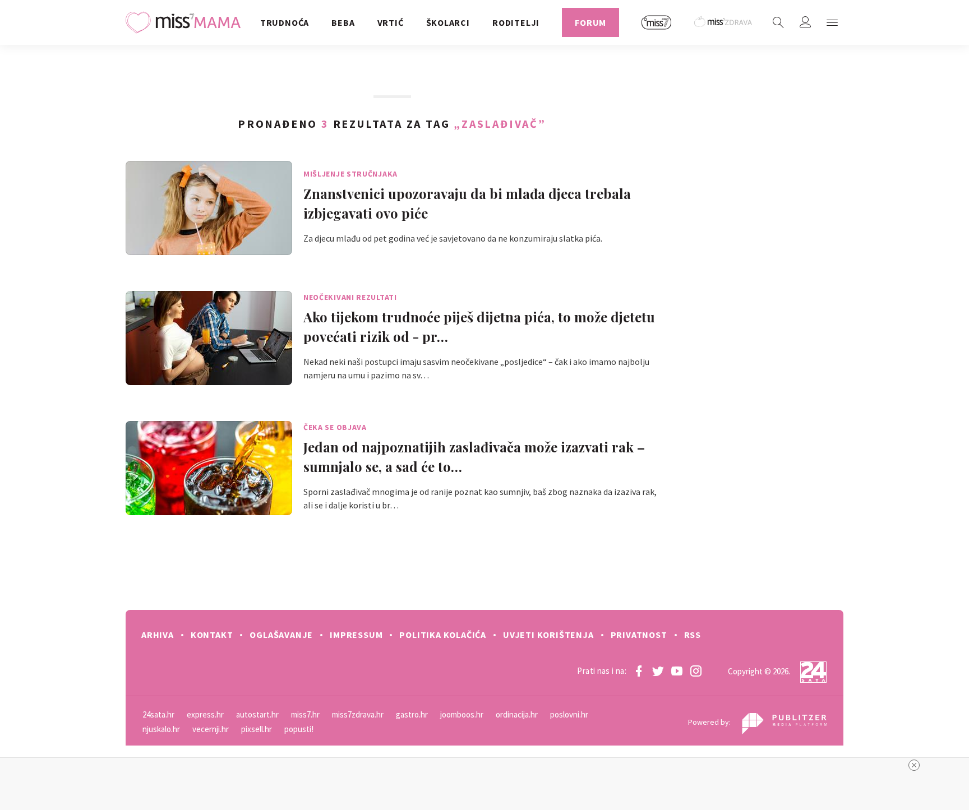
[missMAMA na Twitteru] (658, 671)
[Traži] (778, 22)
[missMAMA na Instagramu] (696, 671)
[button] (832, 22)
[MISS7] (657, 22)
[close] (914, 765)
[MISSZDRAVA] (723, 22)
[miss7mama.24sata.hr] (186, 22)
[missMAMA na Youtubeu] (677, 671)
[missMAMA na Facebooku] (638, 671)
